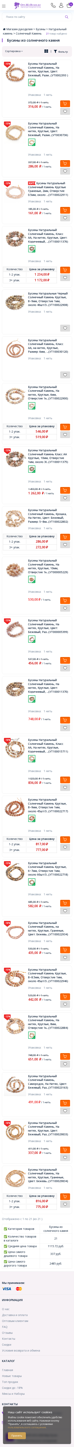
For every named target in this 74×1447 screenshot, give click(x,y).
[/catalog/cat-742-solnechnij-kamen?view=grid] (46, 51)
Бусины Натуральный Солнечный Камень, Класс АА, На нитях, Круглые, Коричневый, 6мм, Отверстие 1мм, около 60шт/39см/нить (48, 745)
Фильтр (62, 51)
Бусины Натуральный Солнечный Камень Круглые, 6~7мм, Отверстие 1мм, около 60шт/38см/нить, (48, 869)
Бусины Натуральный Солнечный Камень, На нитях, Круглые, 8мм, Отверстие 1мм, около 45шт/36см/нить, (48, 1022)
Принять (16, 1435)
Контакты (8, 1338)
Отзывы (7, 1333)
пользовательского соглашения (27, 1427)
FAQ (4, 1327)
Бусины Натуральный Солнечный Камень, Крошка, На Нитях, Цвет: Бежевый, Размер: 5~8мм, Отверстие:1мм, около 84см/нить (48, 515)
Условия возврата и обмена (21, 1350)
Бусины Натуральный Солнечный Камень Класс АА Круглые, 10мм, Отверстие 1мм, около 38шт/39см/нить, (48, 456)
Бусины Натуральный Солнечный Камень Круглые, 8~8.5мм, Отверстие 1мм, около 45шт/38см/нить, (48, 975)
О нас (5, 1309)
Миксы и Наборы (13, 1394)
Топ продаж (10, 1382)
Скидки (6, 1344)
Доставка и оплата (15, 1315)
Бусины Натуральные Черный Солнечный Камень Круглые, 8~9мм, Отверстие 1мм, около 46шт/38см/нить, (48, 299)
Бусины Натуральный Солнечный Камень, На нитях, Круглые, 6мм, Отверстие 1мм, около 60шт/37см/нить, (48, 392)
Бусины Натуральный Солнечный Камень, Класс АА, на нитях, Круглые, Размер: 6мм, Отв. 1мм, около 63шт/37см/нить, (48, 346)
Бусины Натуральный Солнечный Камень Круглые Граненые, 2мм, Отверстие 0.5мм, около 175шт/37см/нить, (48, 189)
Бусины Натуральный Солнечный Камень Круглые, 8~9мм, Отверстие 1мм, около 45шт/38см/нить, (48, 805)
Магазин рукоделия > (21, 29)
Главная (7, 1370)
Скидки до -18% (12, 1388)
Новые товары (12, 1376)
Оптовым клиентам (15, 1321)
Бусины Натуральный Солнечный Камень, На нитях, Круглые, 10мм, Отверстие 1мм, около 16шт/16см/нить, (48, 566)
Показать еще (48, 88)
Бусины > (42, 29)
